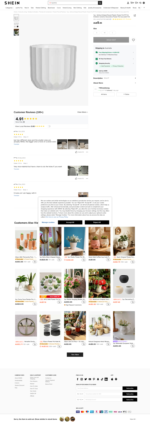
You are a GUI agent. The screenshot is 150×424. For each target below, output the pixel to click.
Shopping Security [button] (104, 63)
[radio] (96, 32)
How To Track (34, 388)
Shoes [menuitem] (134, 8)
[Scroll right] (144, 8)
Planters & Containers (45, 12)
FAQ (16, 388)
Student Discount (19, 385)
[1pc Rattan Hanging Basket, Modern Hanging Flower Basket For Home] (75, 283)
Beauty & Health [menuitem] (126, 8)
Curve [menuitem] (59, 8)
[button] (140, 3)
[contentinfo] (106, 412)
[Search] (100, 3)
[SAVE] (133, 40)
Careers (17, 383)
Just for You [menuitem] (19, 8)
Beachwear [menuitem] (51, 8)
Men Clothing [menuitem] (77, 8)
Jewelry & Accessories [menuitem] (94, 8)
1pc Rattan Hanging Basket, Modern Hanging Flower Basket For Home (75, 299)
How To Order (34, 386)
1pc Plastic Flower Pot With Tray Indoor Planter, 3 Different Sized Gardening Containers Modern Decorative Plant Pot (75, 257)
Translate (16, 144)
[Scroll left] (141, 8)
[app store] (112, 380)
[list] (92, 379)
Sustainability (18, 380)
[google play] (116, 380)
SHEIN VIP (33, 393)
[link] (132, 3)
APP (112, 375)
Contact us (48, 378)
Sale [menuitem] (32, 8)
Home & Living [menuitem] (67, 8)
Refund (32, 383)
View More (75, 354)
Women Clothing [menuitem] (41, 8)
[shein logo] (12, 3)
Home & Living (22, 12)
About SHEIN (18, 378)
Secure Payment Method (50, 381)
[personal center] (128, 3)
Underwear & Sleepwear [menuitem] (110, 8)
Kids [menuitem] (85, 8)
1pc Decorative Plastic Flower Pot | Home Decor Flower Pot (124, 299)
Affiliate (32, 396)
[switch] (49, 126)
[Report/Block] (87, 152)
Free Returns (33, 381)
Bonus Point (48, 384)
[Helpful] (76, 152)
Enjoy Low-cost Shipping (34, 378)
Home (15, 12)
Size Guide (33, 391)
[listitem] (26, 246)
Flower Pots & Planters (59, 12)
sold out (111, 40)
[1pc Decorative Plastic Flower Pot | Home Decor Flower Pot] (124, 283)
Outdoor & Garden (33, 12)
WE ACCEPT (79, 408)
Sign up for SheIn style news (86, 384)
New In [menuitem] (27, 8)
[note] (50, 296)
